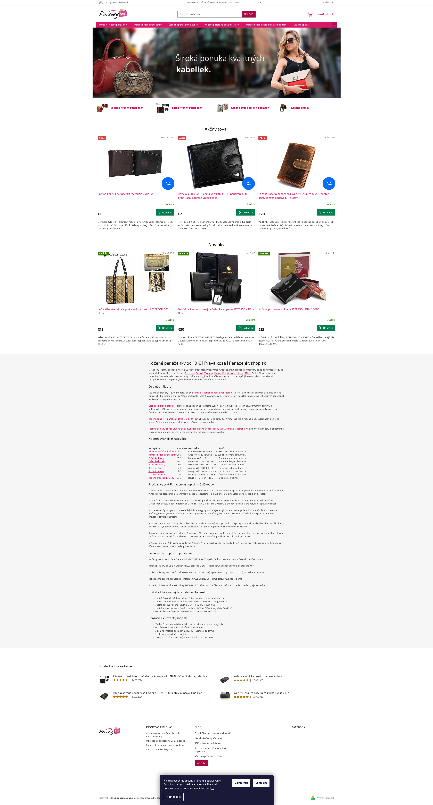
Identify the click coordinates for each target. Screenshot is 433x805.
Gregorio (231, 373)
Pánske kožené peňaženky (162, 451)
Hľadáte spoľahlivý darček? (208, 756)
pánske (171, 419)
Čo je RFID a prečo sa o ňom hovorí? (213, 733)
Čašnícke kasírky (157, 461)
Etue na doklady (169, 429)
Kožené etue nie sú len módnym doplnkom (211, 750)
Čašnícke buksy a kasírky (161, 406)
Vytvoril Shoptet (325, 798)
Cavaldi (199, 373)
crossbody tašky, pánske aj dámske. (226, 429)
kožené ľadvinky (198, 429)
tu (212, 788)
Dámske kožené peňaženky (163, 455)
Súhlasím (261, 783)
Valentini (208, 373)
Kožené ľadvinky (157, 474)
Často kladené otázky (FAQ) (160, 749)
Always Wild (220, 373)
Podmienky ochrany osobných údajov (165, 745)
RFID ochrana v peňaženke (208, 743)
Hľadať (248, 14)
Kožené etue (155, 468)
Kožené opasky (157, 419)
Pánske (197, 393)
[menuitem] (113, 25)
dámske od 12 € (185, 419)
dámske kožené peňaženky (218, 393)
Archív (201, 762)
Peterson (190, 373)
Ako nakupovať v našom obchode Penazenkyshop (213, 2)
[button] (111, 63)
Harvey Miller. (244, 373)
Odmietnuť (241, 783)
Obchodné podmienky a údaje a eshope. (166, 741)
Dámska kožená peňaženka (208, 738)
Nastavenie (174, 797)
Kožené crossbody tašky (161, 478)
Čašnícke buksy (156, 458)
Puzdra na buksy (157, 464)
